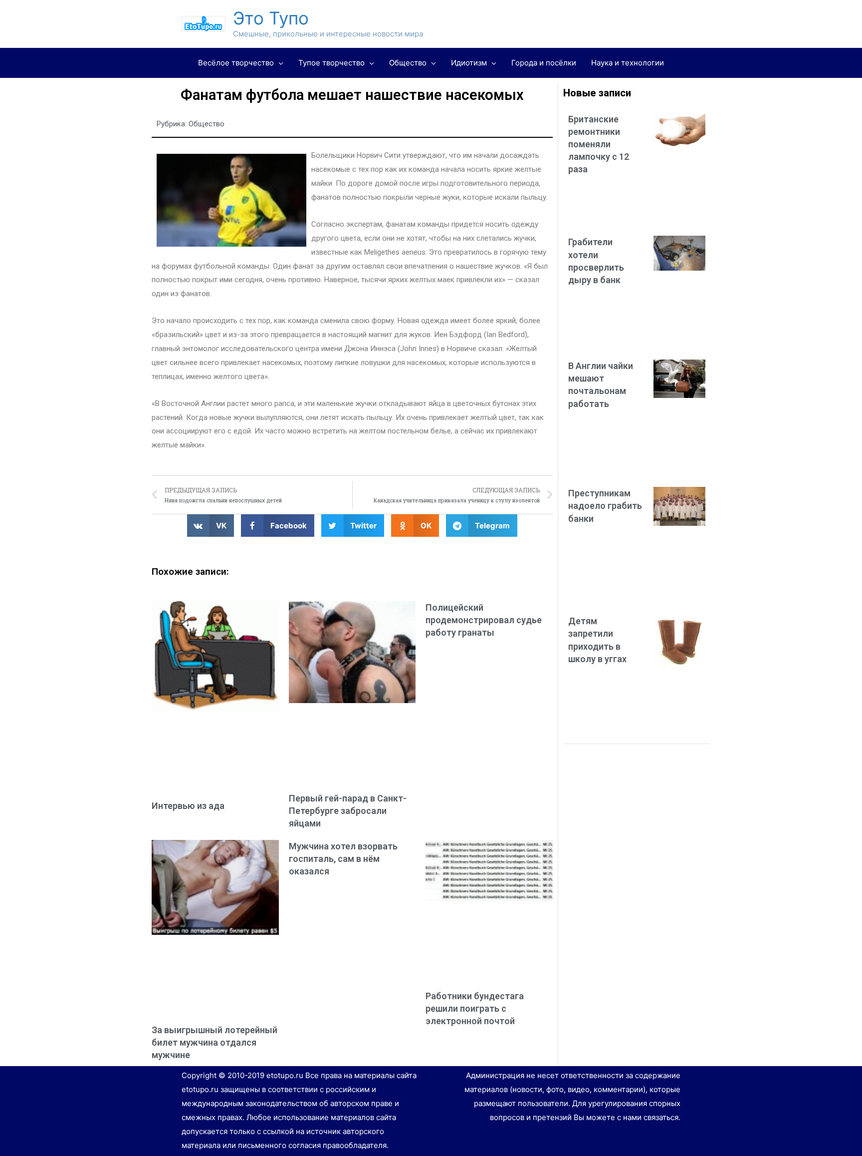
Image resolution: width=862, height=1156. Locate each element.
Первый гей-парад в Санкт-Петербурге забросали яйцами (348, 810)
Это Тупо (271, 17)
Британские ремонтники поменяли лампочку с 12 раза (598, 144)
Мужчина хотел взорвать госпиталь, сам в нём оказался (343, 858)
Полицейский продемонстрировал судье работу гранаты (484, 620)
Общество (206, 123)
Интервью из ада (188, 805)
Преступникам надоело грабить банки (605, 505)
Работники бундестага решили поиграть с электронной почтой (475, 1008)
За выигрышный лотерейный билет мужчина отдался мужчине (214, 1042)
